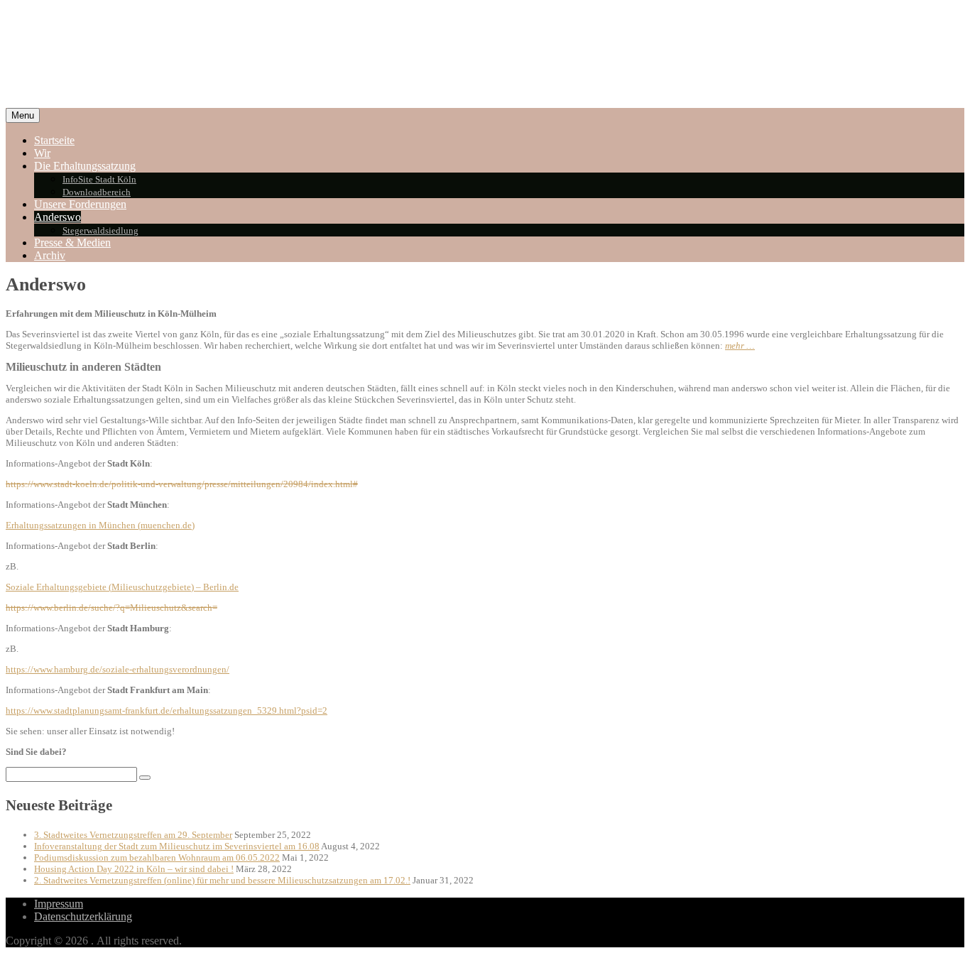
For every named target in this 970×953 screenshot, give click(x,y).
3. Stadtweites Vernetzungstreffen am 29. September (133, 834)
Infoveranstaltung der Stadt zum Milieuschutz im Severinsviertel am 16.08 (177, 846)
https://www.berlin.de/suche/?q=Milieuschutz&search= (111, 607)
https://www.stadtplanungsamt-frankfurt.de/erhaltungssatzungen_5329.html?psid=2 (166, 710)
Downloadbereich (96, 192)
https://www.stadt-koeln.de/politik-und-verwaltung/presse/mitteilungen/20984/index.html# (182, 484)
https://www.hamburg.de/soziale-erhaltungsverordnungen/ (117, 669)
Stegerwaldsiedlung (100, 230)
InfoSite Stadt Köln (99, 179)
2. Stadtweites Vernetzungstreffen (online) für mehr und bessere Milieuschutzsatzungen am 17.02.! (222, 880)
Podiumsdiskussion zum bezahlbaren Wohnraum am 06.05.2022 (157, 857)
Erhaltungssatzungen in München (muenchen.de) (100, 525)
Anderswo (57, 217)
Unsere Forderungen (80, 204)
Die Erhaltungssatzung (85, 166)
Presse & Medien (72, 242)
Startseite (54, 140)
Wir (42, 153)
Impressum (58, 904)
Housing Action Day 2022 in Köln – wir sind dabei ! (134, 869)
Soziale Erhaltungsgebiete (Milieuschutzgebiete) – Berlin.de (122, 587)
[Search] (145, 777)
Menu (22, 115)
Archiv (49, 255)
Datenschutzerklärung (83, 916)
